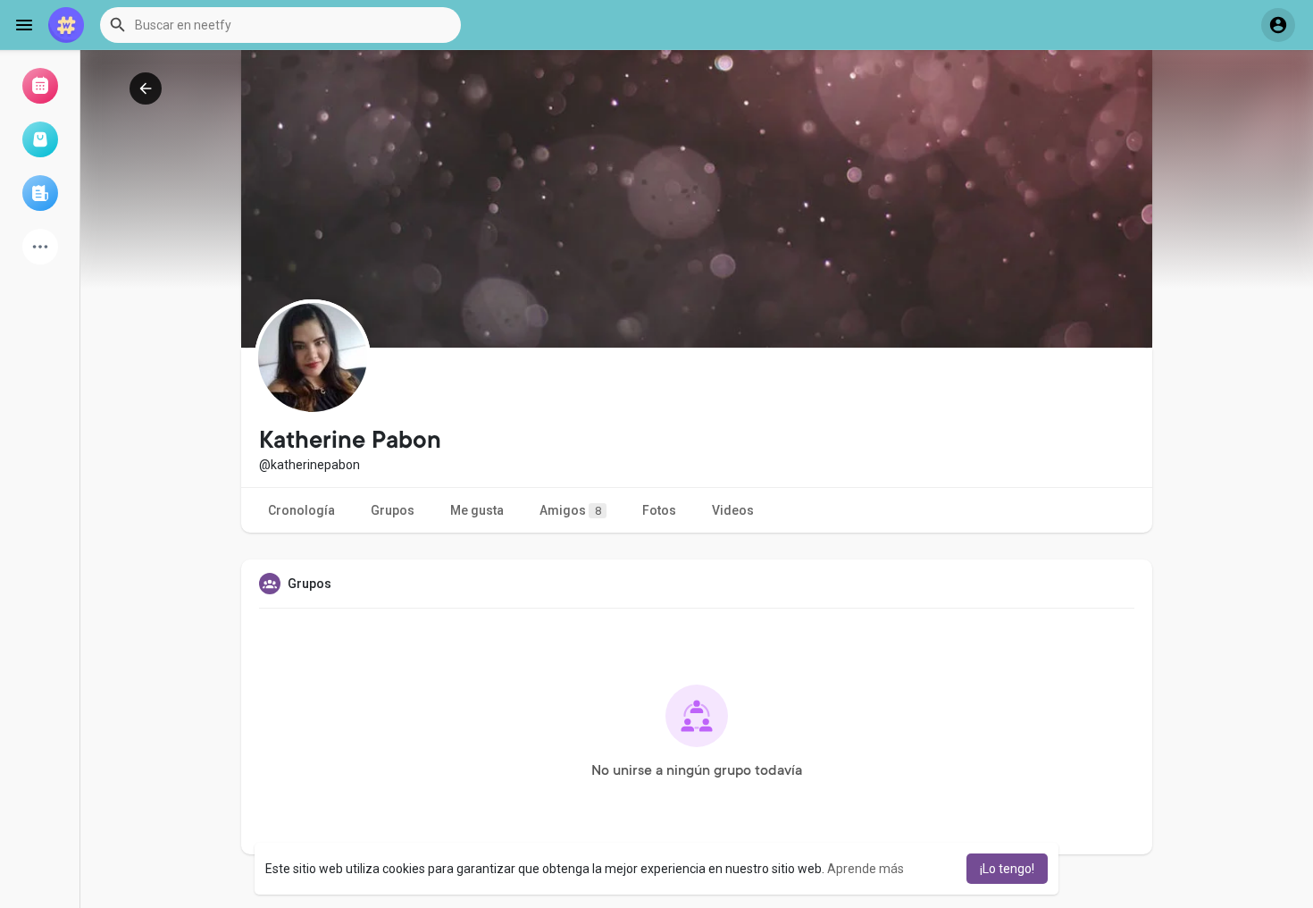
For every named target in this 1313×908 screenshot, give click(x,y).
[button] (280, 25)
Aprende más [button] (865, 869)
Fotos (659, 510)
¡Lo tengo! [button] (1007, 869)
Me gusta (477, 510)
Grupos (392, 510)
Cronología (301, 510)
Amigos (570, 510)
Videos (733, 510)
